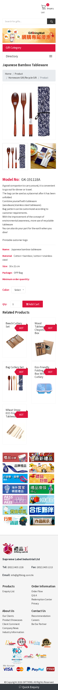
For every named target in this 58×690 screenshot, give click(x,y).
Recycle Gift (31, 77)
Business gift (41, 336)
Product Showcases (12, 620)
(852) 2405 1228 (16, 567)
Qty (4, 304)
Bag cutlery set (15, 367)
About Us (8, 611)
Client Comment (11, 624)
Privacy (35, 603)
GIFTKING (28, 682)
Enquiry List (47, 10)
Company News (10, 628)
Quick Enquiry (30, 687)
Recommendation (40, 615)
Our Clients (8, 615)
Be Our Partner (39, 624)
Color (5, 289)
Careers (35, 620)
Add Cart (33, 304)
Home (8, 73)
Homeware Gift (16, 77)
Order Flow (37, 591)
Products (8, 586)
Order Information (43, 586)
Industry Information (13, 632)
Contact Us (38, 611)
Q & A (34, 595)
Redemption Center (41, 599)
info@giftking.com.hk (22, 575)
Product (19, 73)
